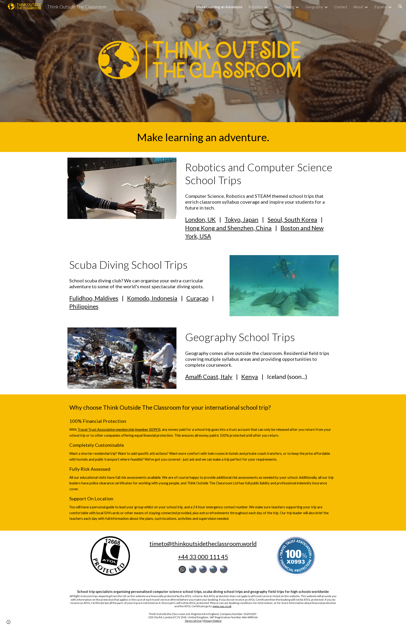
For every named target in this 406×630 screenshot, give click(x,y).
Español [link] (380, 6)
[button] (400, 6)
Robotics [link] (255, 6)
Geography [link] (314, 6)
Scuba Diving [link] (284, 6)
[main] (203, 137)
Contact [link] (340, 6)
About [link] (358, 6)
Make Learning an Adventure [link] (219, 6)
